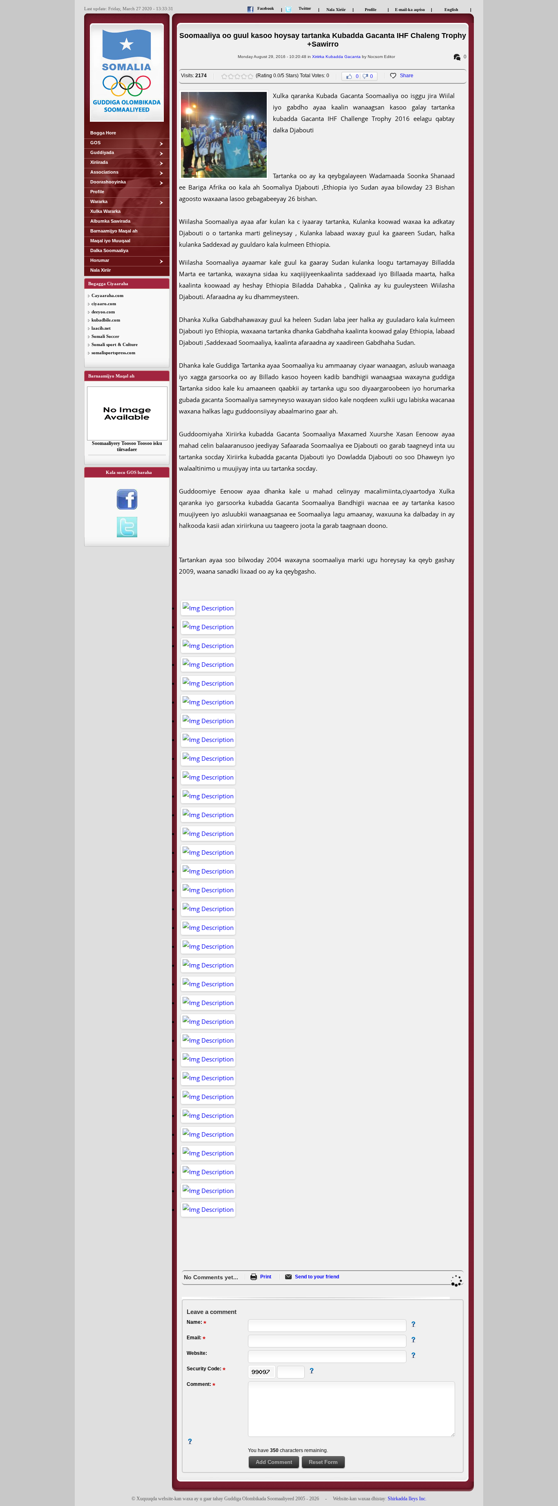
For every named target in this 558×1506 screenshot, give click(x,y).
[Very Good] (244, 76)
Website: (197, 1353)
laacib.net (101, 328)
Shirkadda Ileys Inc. (407, 1499)
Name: (195, 1322)
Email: (195, 1338)
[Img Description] (208, 608)
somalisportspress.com (113, 352)
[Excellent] (250, 76)
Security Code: (205, 1369)
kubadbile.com (106, 319)
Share (406, 75)
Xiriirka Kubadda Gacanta (336, 56)
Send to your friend (317, 1277)
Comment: (199, 1384)
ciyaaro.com (104, 303)
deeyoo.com (103, 311)
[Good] (237, 76)
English (451, 9)
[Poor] (224, 76)
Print (265, 1277)
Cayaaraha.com (107, 295)
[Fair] (231, 76)
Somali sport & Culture (115, 344)
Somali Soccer (105, 336)
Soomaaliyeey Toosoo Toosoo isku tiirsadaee (127, 446)
